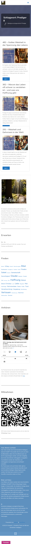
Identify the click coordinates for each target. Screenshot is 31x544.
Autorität (8, 141)
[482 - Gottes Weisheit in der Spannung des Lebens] (21, 55)
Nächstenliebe (11, 286)
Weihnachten (4, 295)
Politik (23, 286)
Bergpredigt (9, 102)
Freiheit (15, 269)
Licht (13, 283)
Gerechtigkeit (8, 105)
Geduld (6, 60)
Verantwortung (6, 289)
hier (24, 376)
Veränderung (14, 292)
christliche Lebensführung (8, 58)
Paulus (19, 286)
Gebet (3, 272)
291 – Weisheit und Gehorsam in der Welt (13, 131)
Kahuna (16, 522)
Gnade (25, 276)
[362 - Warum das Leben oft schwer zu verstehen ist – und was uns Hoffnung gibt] (21, 103)
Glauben (20, 276)
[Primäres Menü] (28, 2)
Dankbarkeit (4, 269)
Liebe (17, 283)
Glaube (11, 62)
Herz (9, 280)
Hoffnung (15, 279)
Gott (2, 280)
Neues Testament (8, 108)
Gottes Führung (8, 106)
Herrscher (7, 146)
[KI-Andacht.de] (3, 2)
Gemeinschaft (15, 273)
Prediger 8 (7, 109)
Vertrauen (6, 292)
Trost (27, 286)
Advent (2, 266)
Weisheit (10, 295)
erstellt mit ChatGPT (8, 52)
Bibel (5, 56)
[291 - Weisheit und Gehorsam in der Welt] (21, 143)
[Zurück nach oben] (15, 533)
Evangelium (10, 269)
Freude (19, 269)
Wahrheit (21, 293)
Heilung (5, 280)
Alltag (7, 266)
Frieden (23, 269)
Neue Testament (9, 148)
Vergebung (16, 289)
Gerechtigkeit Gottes (8, 62)
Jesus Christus (8, 107)
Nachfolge (3, 286)
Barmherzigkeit (8, 55)
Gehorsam (11, 143)
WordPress (22, 522)
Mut (26, 284)
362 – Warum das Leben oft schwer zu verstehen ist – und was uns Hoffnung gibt (14, 88)
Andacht (11, 266)
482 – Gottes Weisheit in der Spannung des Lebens (15, 43)
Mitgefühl (22, 283)
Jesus (11, 147)
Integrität (7, 147)
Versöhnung (24, 289)
